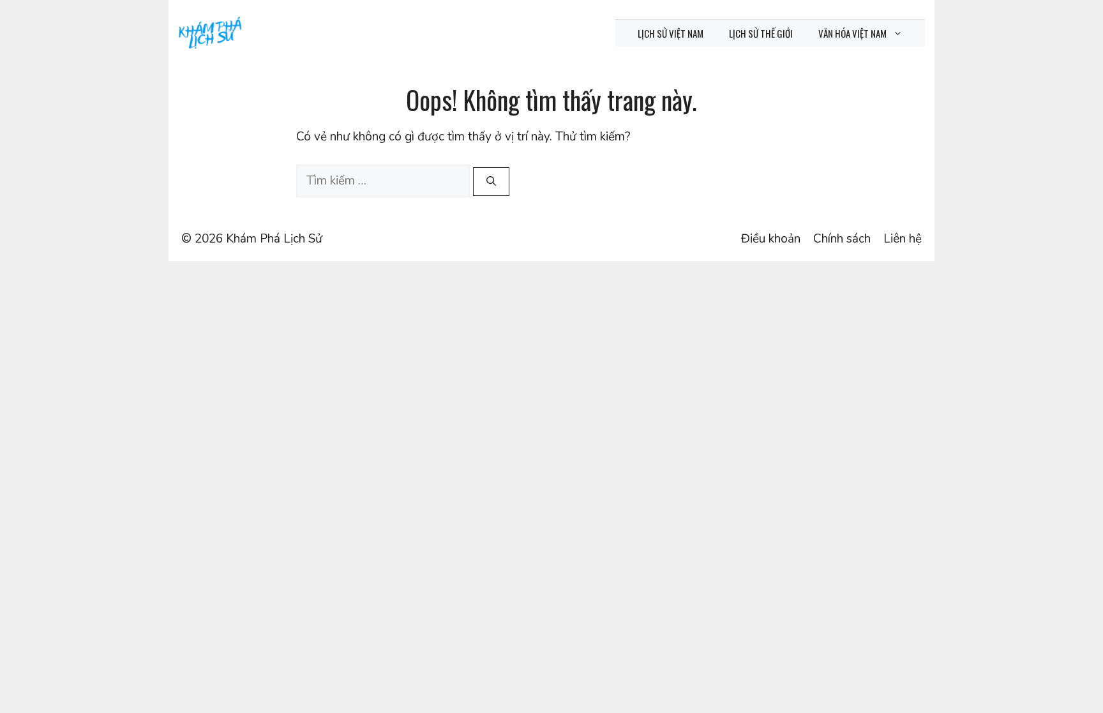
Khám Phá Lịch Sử (274, 238)
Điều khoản (770, 238)
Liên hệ (902, 238)
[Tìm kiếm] (491, 181)
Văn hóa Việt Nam (852, 33)
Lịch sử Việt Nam (670, 33)
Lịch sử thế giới (761, 33)
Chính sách (842, 238)
